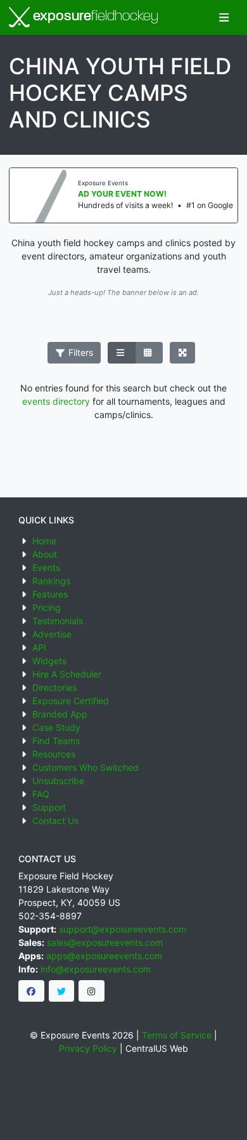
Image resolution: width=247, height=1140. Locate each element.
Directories (54, 687)
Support (49, 807)
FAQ (40, 794)
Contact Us (55, 820)
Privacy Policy (88, 1048)
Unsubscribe (58, 780)
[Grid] (149, 353)
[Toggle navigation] (224, 17)
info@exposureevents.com (96, 969)
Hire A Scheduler (66, 674)
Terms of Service (177, 1035)
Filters (79, 352)
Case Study (56, 727)
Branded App (59, 714)
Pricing (46, 607)
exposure (94, 17)
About (44, 554)
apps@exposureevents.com (104, 955)
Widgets (49, 660)
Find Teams (56, 740)
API (39, 647)
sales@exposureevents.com (105, 942)
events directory (56, 401)
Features (50, 594)
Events (46, 567)
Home (44, 540)
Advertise (52, 634)
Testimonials (57, 620)
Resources (53, 754)
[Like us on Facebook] (31, 991)
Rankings (51, 580)
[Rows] (122, 353)
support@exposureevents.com (122, 929)
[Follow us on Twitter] (62, 991)
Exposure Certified (70, 700)
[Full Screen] (183, 353)
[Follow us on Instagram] (91, 991)
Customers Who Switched (85, 767)
